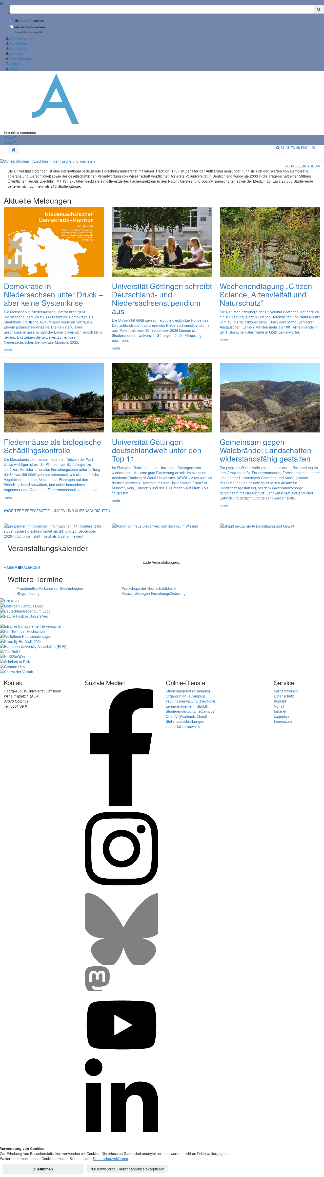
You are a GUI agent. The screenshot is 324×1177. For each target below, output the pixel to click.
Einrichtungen (21, 58)
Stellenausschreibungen (185, 721)
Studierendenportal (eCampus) (190, 711)
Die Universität (21, 38)
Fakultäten (18, 43)
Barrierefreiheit (286, 690)
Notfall (279, 706)
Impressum (283, 721)
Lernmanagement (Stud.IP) (188, 706)
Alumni (15, 63)
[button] (10, 137)
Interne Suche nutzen (29, 27)
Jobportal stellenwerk (183, 726)
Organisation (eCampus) (185, 696)
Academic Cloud (193, 716)
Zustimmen (43, 1169)
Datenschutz (284, 696)
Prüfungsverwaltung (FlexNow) (190, 701)
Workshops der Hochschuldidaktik (149, 588)
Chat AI (172, 716)
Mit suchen (29, 20)
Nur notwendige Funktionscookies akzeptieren (127, 1168)
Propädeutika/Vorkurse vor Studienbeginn (49, 588)
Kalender (30, 567)
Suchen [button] (288, 147)
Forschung (18, 48)
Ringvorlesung (27, 593)
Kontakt (280, 701)
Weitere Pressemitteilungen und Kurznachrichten (59, 510)
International (20, 68)
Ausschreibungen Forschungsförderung (154, 593)
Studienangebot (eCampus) (188, 690)
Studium (16, 53)
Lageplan (281, 716)
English (308, 147)
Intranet (280, 711)
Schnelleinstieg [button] (301, 165)
